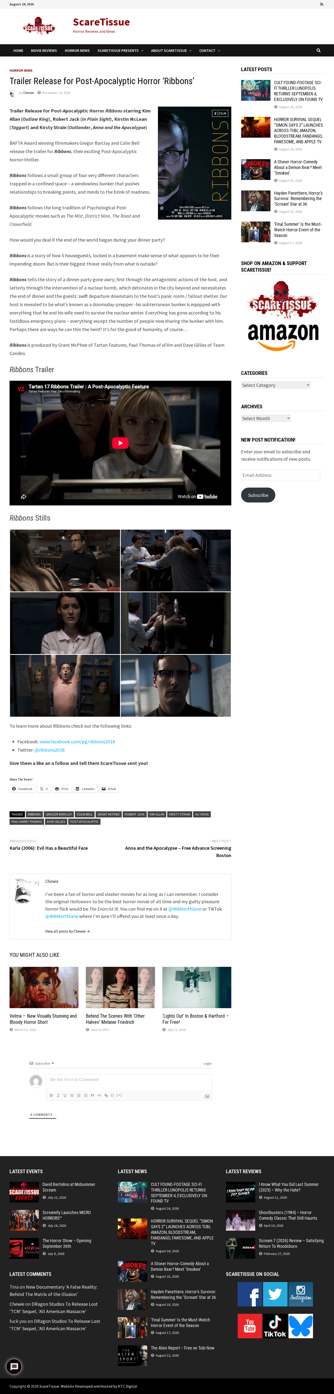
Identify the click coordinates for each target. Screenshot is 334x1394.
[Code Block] (99, 1095)
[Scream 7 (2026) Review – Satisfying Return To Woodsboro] (240, 1241)
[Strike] (71, 1095)
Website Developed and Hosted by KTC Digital (99, 1386)
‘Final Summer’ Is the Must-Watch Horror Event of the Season (298, 230)
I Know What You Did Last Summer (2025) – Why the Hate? (289, 1187)
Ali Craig (202, 814)
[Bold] (51, 1095)
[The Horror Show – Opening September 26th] (24, 1241)
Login (207, 1063)
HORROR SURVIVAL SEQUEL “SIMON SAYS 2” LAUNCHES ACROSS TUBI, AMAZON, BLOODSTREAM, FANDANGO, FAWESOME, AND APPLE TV (298, 130)
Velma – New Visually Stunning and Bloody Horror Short (43, 1019)
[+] (119, 1095)
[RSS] (321, 3)
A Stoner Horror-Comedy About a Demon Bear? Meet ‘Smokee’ (298, 167)
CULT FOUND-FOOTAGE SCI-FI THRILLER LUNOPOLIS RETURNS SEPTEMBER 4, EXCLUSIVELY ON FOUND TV (298, 91)
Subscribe (258, 495)
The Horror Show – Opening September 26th (67, 1243)
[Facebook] (295, 3)
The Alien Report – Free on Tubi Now (182, 1347)
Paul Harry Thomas (26, 821)
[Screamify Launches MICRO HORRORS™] (24, 1213)
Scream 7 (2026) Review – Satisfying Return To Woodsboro (291, 1243)
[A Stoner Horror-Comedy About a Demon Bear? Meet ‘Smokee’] (255, 163)
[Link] (106, 1095)
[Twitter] (308, 3)
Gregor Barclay (59, 814)
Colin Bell (85, 814)
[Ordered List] (78, 1095)
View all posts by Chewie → (67, 931)
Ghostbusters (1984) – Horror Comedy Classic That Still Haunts (288, 1215)
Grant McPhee (109, 814)
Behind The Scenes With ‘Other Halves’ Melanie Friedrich (115, 1019)
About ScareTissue (169, 50)
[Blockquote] (92, 1095)
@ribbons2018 (50, 750)
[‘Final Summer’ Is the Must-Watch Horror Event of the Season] (255, 225)
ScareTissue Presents (118, 50)
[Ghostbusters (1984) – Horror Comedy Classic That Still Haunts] (240, 1213)
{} (112, 1095)
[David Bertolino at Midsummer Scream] (24, 1185)
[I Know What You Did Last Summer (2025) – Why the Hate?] (240, 1185)
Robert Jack (135, 814)
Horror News (77, 50)
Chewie (28, 92)
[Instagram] (315, 3)
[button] (65, 560)
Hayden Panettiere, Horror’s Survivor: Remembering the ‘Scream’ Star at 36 (298, 198)
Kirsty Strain (179, 814)
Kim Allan (157, 814)
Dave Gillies (56, 821)
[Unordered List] (85, 1095)
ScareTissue (101, 21)
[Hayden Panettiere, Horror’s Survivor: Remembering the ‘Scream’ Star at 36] (255, 194)
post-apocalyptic (84, 821)
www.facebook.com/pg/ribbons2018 (77, 741)
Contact (207, 50)
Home (18, 50)
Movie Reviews (44, 50)
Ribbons (34, 814)
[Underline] (65, 1095)
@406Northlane (184, 909)
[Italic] (58, 1095)
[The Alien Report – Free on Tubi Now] (132, 1349)
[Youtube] (302, 3)
